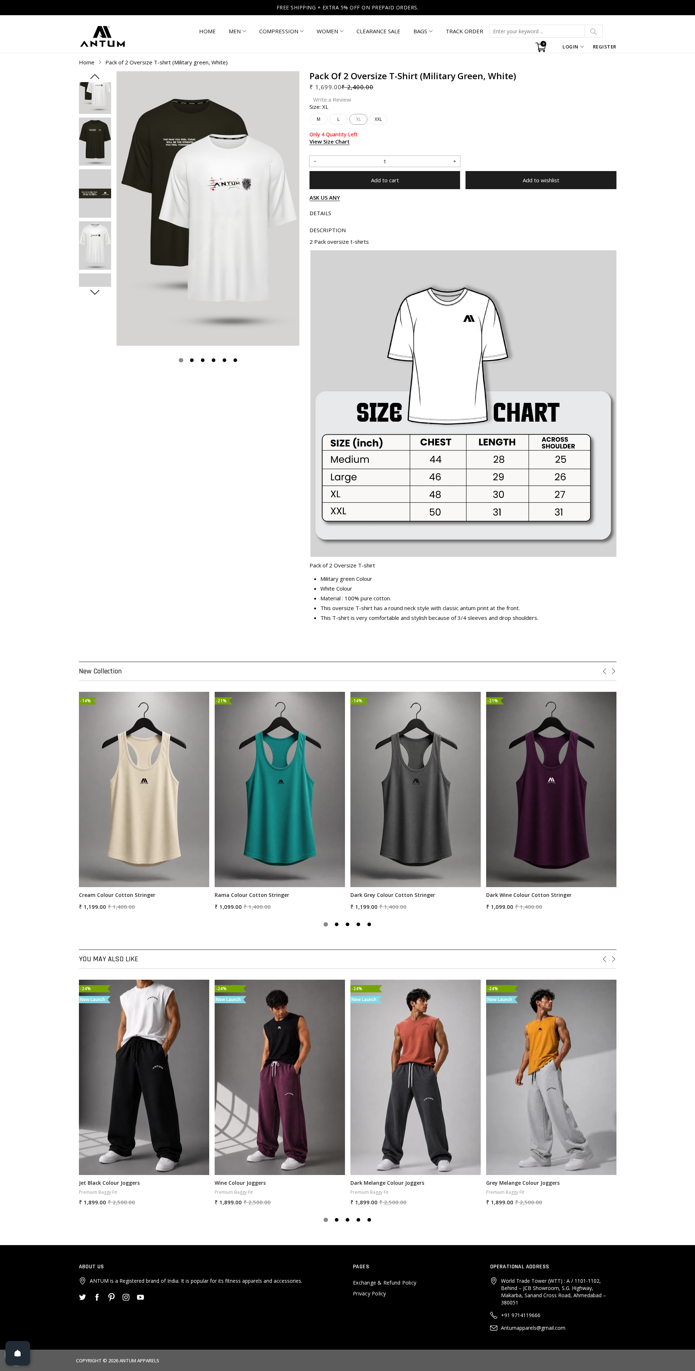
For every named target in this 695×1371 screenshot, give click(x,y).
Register (604, 46)
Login (570, 46)
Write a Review (332, 99)
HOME (207, 31)
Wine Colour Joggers (240, 1182)
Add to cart (385, 180)
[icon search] (594, 31)
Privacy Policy (369, 1293)
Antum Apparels (139, 1360)
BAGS (420, 31)
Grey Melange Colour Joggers (523, 1182)
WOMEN (327, 31)
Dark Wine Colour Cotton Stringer (529, 894)
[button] (95, 76)
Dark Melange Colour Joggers (387, 1182)
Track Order (464, 31)
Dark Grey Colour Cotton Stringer (392, 894)
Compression (278, 31)
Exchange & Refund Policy (384, 1282)
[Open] (17, 1353)
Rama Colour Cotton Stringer (252, 894)
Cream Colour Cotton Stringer (117, 894)
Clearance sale (378, 31)
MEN (235, 31)
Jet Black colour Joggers (109, 1182)
